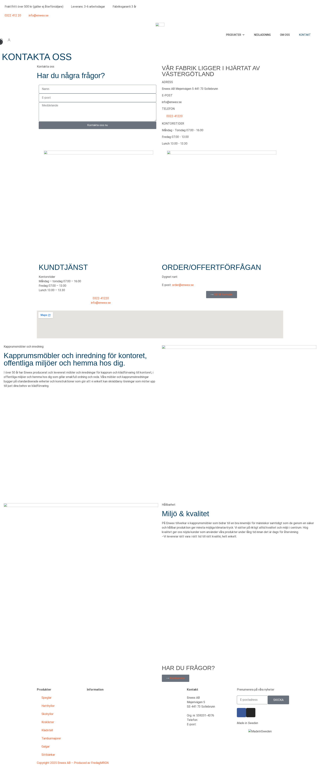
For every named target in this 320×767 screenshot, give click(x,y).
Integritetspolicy (98, 738)
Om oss (285, 34)
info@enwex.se (172, 102)
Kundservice (95, 697)
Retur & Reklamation (100, 722)
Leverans (93, 714)
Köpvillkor (93, 706)
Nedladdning (262, 34)
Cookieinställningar (99, 746)
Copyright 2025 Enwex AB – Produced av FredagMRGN (73, 763)
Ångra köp (93, 754)
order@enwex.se (183, 285)
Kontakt (305, 34)
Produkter (233, 34)
